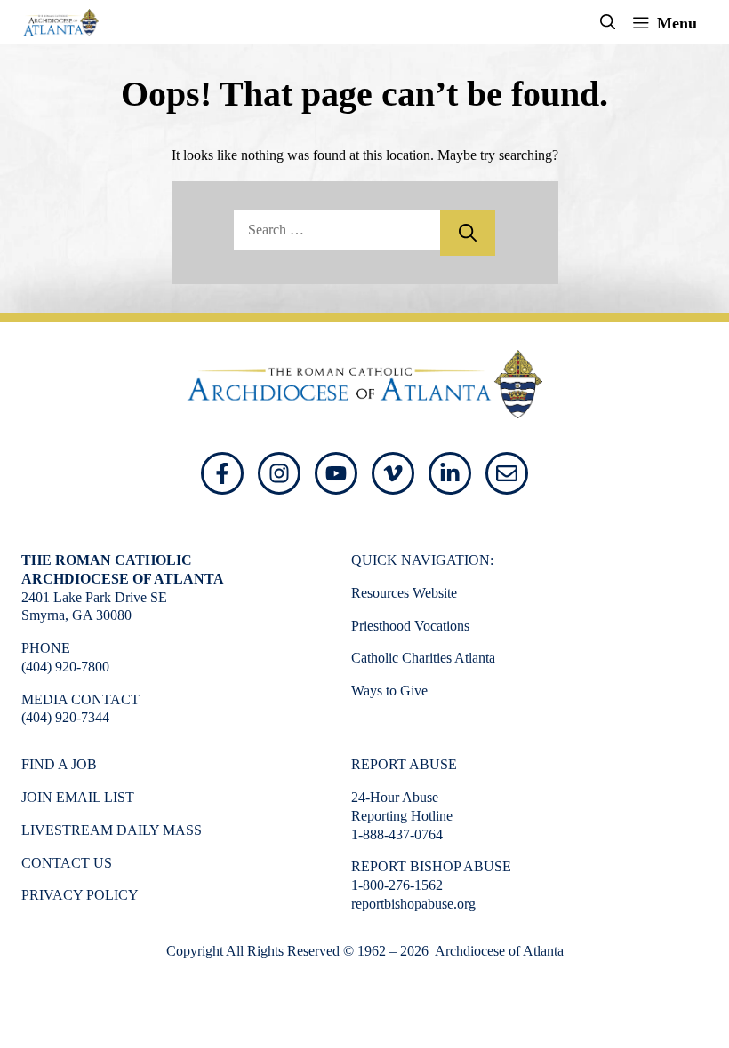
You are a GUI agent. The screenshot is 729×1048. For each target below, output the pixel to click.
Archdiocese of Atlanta (498, 950)
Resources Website (404, 592)
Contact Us (66, 862)
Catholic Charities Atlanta (423, 657)
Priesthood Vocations (410, 625)
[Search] (467, 233)
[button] (608, 22)
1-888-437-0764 (397, 834)
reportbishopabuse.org (413, 903)
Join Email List (77, 797)
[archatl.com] (61, 22)
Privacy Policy (80, 894)
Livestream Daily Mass (111, 830)
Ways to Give (389, 690)
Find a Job (59, 764)
